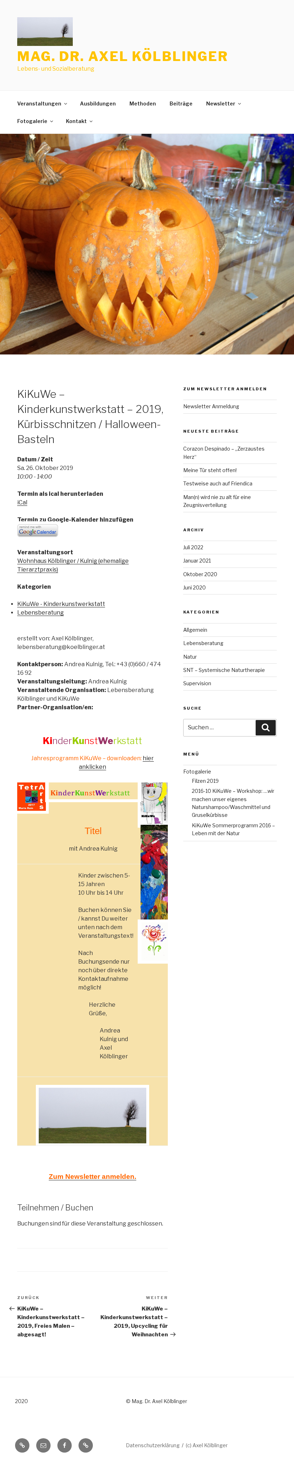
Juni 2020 (194, 587)
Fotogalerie (32, 121)
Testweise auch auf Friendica (217, 483)
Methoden (142, 103)
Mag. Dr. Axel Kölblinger (122, 56)
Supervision (197, 683)
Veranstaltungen (39, 103)
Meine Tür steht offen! (210, 470)
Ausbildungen (98, 103)
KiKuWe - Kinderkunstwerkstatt (61, 604)
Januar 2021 (197, 561)
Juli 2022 (193, 547)
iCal (22, 502)
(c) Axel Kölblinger (207, 1445)
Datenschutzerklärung (153, 1445)
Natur (190, 657)
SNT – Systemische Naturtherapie (224, 670)
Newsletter (220, 103)
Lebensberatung (40, 612)
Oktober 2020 (200, 574)
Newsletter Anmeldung (211, 406)
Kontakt (76, 121)
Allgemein (195, 630)
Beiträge (181, 103)
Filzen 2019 (205, 781)
